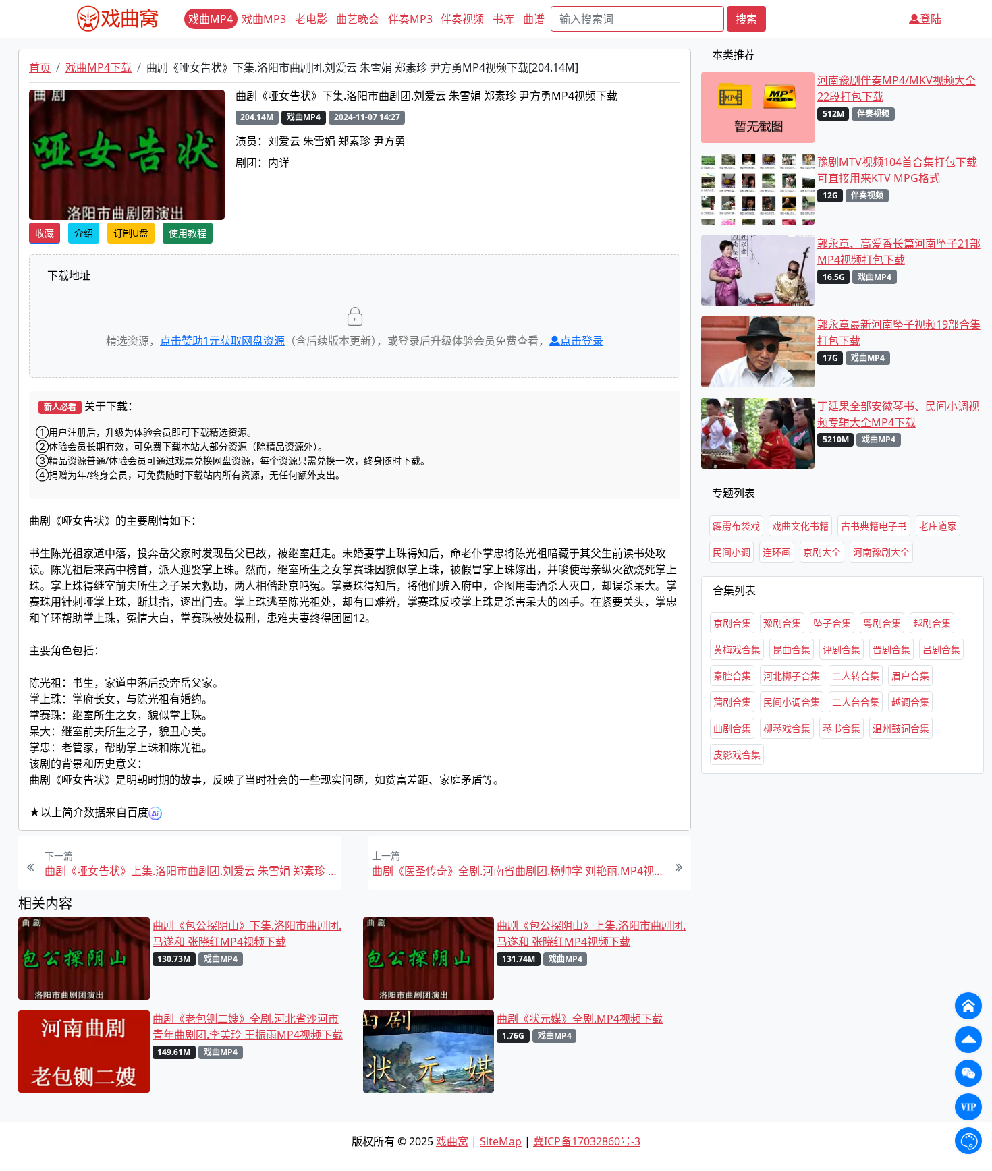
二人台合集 (855, 701)
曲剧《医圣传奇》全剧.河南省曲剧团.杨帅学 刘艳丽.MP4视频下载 (518, 870)
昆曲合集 (791, 649)
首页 (40, 67)
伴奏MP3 (410, 18)
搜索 (746, 18)
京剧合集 (732, 623)
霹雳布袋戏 (736, 525)
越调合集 (910, 701)
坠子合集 (832, 623)
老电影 (311, 18)
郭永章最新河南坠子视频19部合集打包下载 (899, 332)
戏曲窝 (452, 1141)
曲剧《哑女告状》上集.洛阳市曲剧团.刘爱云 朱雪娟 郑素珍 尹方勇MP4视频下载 (191, 870)
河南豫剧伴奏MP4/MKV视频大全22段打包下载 (896, 88)
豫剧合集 (782, 623)
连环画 (777, 552)
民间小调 (731, 552)
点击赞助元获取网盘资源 (222, 340)
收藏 (44, 233)
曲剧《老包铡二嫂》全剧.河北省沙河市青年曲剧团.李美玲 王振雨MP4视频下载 (248, 1026)
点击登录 (581, 340)
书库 (503, 18)
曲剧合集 (732, 728)
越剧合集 (932, 623)
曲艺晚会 (357, 18)
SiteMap (501, 1141)
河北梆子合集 (791, 675)
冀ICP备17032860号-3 (586, 1141)
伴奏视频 (462, 18)
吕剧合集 (941, 649)
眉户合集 (910, 675)
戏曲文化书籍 (800, 525)
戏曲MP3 (264, 18)
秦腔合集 (732, 675)
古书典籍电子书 (874, 525)
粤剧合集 (882, 623)
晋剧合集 (891, 649)
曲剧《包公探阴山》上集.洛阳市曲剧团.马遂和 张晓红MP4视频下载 (591, 933)
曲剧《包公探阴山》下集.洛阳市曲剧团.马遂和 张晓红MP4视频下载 (247, 933)
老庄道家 (938, 525)
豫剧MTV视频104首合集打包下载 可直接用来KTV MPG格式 (897, 169)
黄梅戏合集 (737, 649)
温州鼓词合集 (901, 728)
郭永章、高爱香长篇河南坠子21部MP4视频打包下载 (899, 251)
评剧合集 (841, 649)
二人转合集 (855, 675)
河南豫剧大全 (881, 552)
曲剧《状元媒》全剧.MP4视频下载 (580, 1018)
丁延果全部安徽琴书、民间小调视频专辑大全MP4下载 (898, 414)
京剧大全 (822, 552)
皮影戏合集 (737, 754)
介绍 (83, 233)
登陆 (930, 18)
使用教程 (187, 233)
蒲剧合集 (732, 701)
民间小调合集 (791, 701)
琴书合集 (841, 728)
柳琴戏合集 (786, 728)
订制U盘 (130, 233)
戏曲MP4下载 (98, 67)
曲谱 (534, 18)
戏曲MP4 (210, 18)
